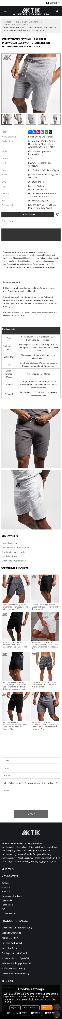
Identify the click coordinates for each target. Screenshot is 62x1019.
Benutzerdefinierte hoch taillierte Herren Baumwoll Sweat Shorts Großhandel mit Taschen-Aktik (45, 645)
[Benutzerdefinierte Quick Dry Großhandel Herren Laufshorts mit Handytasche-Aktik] (16, 589)
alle (17, 21)
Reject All (15, 1008)
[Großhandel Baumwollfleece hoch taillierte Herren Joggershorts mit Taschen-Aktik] (16, 626)
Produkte (5, 891)
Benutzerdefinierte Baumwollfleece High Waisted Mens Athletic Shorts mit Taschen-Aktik (15, 725)
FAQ (3, 909)
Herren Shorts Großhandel (16, 24)
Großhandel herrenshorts (13, 552)
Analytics (26, 1013)
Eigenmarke (6, 900)
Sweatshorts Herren (10, 543)
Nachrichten (7, 904)
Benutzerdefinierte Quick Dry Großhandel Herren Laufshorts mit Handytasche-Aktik (15, 606)
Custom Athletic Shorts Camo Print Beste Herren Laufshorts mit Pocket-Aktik (44, 684)
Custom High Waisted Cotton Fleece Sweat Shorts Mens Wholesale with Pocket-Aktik (41, 144)
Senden (31, 814)
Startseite (8, 21)
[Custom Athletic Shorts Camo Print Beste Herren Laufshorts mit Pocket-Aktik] (45, 666)
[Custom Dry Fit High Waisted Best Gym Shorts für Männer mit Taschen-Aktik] (45, 589)
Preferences (38, 1013)
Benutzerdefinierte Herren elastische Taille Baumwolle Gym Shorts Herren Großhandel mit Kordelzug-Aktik (45, 725)
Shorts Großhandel (31, 21)
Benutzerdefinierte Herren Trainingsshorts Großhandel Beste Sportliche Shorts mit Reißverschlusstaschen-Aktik (14, 685)
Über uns (5, 887)
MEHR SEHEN (7, 869)
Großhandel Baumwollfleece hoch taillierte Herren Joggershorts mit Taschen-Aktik (15, 644)
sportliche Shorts (9, 556)
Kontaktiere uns (8, 913)
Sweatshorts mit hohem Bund (15, 547)
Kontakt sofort (27, 214)
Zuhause (5, 883)
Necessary (13, 1013)
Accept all (47, 1008)
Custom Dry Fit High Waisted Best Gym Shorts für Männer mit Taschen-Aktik (45, 606)
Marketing (51, 1013)
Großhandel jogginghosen (13, 560)
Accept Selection (31, 1008)
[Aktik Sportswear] (31, 10)
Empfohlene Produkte (11, 896)
